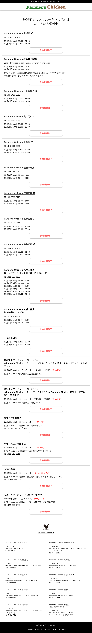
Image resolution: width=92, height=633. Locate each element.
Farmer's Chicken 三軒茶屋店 (19, 91)
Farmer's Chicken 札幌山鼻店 (16, 560)
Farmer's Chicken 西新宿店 (18, 193)
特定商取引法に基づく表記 (46, 625)
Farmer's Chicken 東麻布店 (18, 219)
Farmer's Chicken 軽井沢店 (18, 244)
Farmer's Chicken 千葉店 (17, 142)
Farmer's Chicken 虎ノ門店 (18, 116)
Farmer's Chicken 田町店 (17, 33)
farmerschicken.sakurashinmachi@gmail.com (30, 63)
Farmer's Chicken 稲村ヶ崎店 (19, 167)
